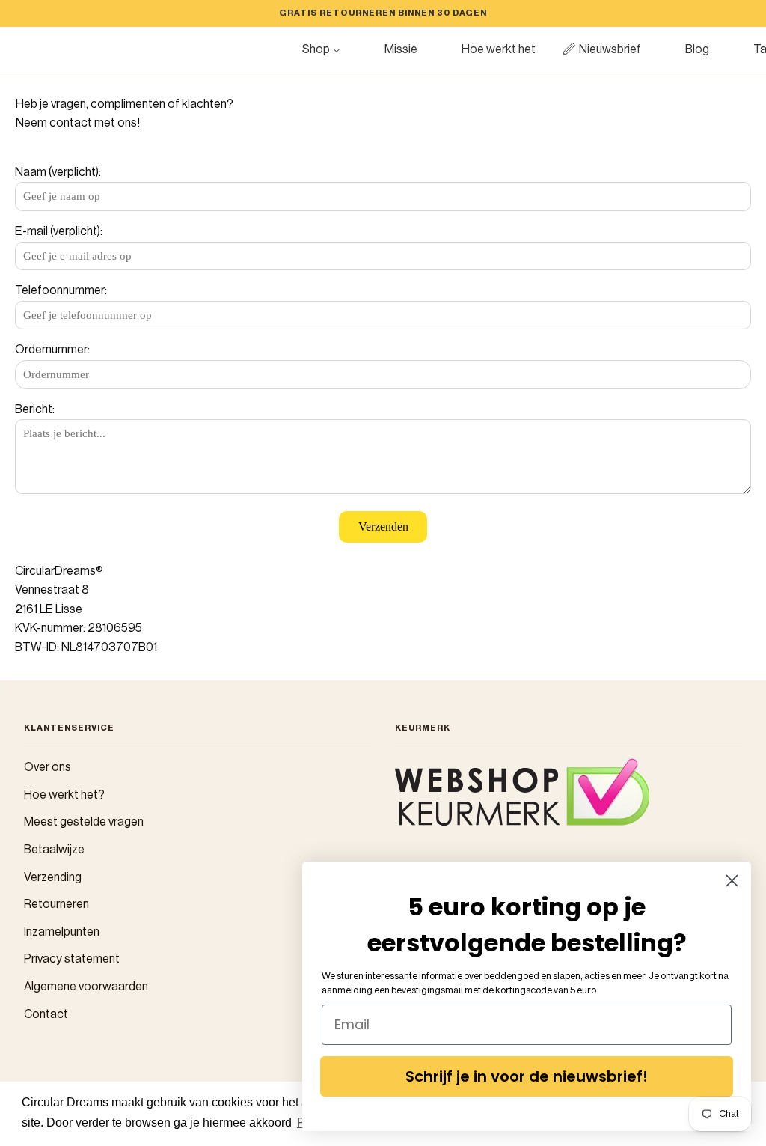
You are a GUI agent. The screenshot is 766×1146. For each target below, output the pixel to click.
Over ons (47, 767)
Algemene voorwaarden (86, 987)
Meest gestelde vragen (84, 822)
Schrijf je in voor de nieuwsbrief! (526, 1076)
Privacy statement (72, 959)
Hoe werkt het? (64, 795)
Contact (46, 1014)
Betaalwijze (54, 850)
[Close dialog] (732, 881)
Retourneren (56, 904)
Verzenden (383, 526)
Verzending (53, 877)
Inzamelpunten (61, 932)
